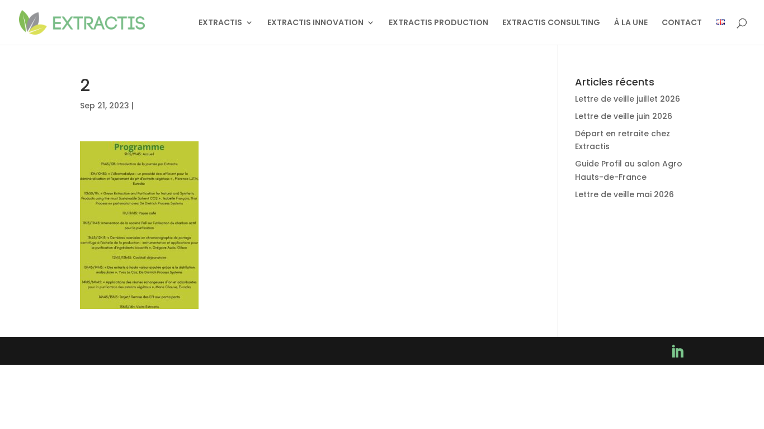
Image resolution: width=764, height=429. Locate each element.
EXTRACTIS (220, 23)
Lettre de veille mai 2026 (624, 194)
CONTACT (682, 23)
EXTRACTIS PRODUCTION (438, 23)
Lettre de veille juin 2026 (623, 116)
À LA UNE (631, 23)
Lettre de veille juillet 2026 (627, 98)
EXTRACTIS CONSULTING (551, 23)
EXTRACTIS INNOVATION (315, 23)
